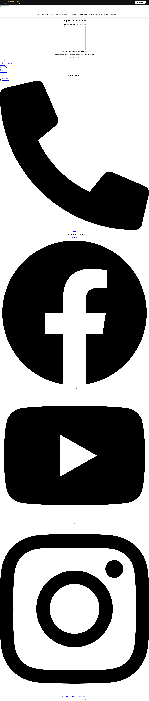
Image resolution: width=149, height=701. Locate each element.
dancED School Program (79, 14)
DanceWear (44, 14)
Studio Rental (92, 14)
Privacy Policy (65, 696)
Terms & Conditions (75, 696)
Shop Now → (140, 2)
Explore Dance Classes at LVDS (59, 14)
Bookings (113, 14)
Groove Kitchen (104, 14)
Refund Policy (83, 696)
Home (37, 14)
